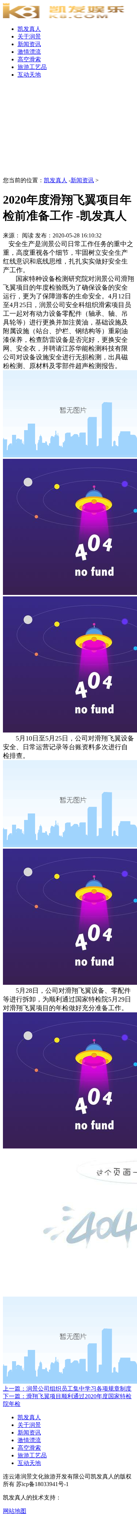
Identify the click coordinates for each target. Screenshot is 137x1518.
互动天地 (29, 75)
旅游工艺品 (32, 67)
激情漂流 (29, 52)
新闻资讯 (29, 44)
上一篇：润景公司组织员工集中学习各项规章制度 (67, 1389)
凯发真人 (29, 29)
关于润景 (29, 36)
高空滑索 (29, 59)
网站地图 (14, 1511)
